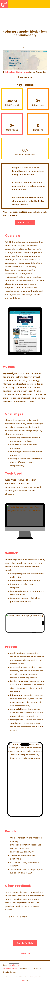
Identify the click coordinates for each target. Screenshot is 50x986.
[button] (47, 4)
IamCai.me (14, 965)
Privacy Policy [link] (35, 977)
